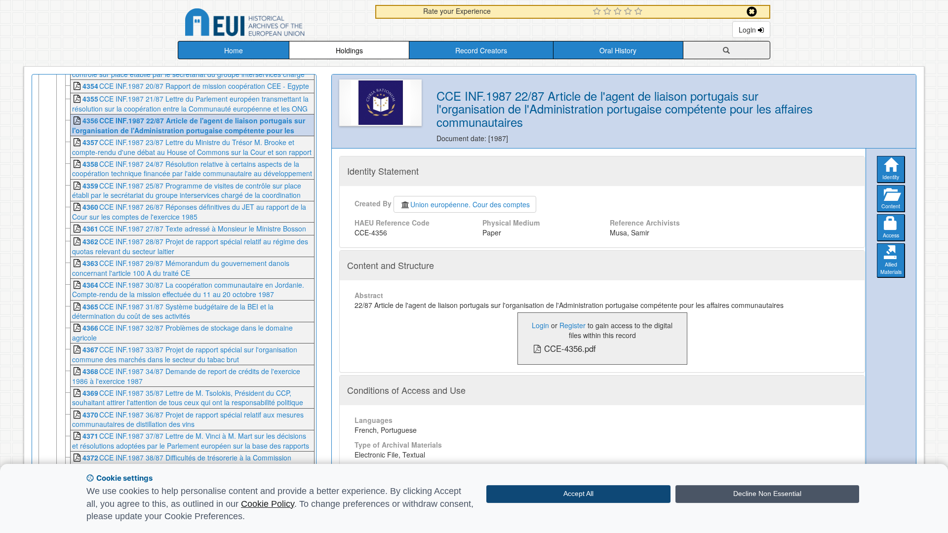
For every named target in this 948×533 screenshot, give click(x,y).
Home (233, 50)
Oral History (617, 50)
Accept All (578, 493)
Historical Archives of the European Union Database (272, 24)
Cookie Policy (267, 504)
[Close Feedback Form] (752, 11)
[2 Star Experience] (608, 12)
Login (748, 30)
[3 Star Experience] (619, 12)
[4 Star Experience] (629, 12)
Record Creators (481, 50)
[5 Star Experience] (639, 12)
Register (572, 325)
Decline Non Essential (767, 493)
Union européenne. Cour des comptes (470, 204)
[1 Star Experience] (598, 12)
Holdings (349, 50)
